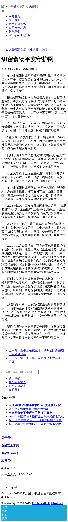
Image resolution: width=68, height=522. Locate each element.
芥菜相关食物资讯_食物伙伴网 (28, 408)
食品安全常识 (17, 382)
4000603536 (8, 468)
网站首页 (14, 16)
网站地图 (57, 503)
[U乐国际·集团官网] (34, 6)
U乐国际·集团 (17, 49)
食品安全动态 (38, 49)
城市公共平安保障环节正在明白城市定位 (35, 424)
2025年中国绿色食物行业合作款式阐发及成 (36, 416)
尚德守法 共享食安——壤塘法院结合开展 (35, 420)
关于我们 (14, 378)
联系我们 (14, 389)
